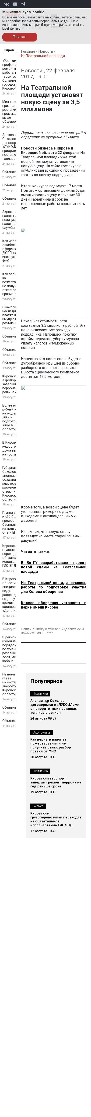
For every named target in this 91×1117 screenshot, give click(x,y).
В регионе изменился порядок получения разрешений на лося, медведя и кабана (15, 649)
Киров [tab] (9, 50)
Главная (28, 51)
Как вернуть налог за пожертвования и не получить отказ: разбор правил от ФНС (50, 745)
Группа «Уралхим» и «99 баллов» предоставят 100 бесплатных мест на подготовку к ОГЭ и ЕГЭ (16, 523)
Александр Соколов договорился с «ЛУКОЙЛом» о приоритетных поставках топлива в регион (16, 147)
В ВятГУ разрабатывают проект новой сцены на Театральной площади (53, 567)
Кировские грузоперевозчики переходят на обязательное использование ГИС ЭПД (55, 819)
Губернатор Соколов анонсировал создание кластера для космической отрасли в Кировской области (13, 483)
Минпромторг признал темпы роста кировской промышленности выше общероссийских (16, 112)
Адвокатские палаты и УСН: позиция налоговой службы (13, 220)
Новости (45, 51)
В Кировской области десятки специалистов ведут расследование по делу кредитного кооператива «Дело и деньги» (16, 595)
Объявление (12, 172)
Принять (20, 37)
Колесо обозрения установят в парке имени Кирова (53, 605)
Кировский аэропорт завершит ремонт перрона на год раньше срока (16, 384)
